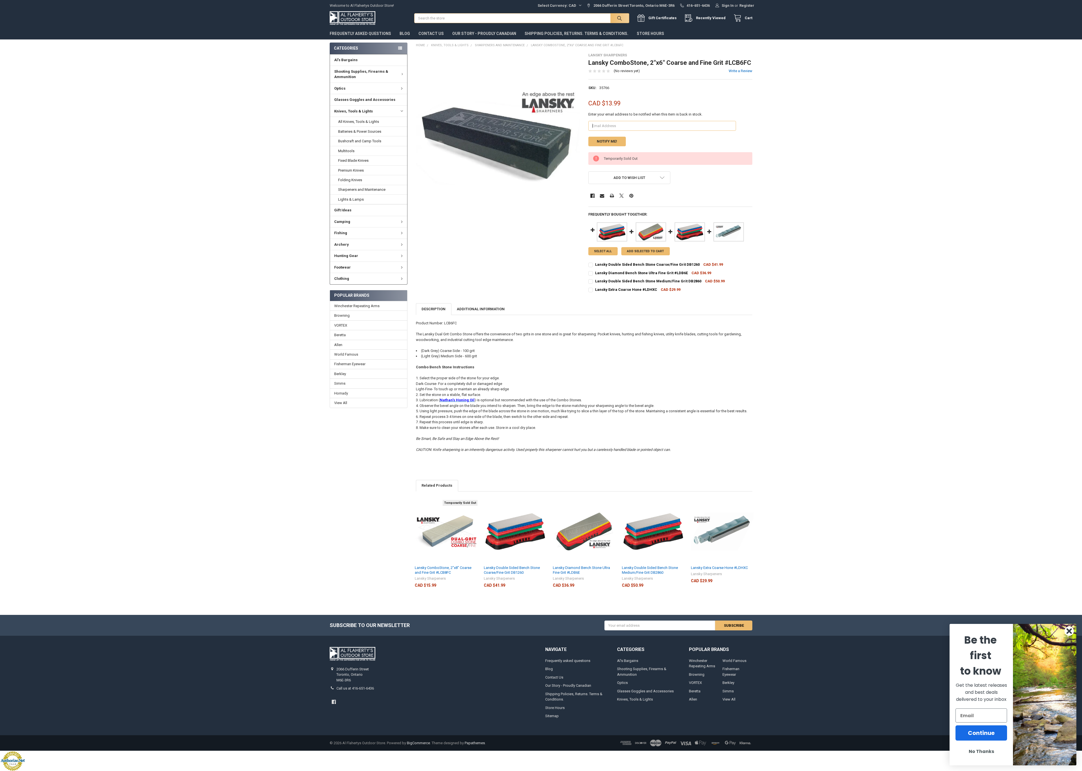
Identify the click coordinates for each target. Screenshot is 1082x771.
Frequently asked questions (360, 33)
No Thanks (981, 751)
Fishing (340, 233)
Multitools (346, 151)
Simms (339, 383)
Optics (339, 88)
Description (433, 309)
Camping (342, 222)
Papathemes (475, 743)
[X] (621, 196)
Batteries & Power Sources (359, 131)
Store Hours (650, 33)
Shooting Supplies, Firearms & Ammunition (361, 74)
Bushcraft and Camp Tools (359, 141)
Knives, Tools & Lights (353, 111)
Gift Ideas (342, 210)
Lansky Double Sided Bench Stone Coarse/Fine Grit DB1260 (512, 570)
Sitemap (552, 716)
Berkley (340, 374)
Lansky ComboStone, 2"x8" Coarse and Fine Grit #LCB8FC (443, 570)
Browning (342, 315)
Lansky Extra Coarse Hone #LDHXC (719, 568)
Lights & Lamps (351, 199)
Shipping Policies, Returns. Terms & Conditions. (576, 33)
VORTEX (340, 325)
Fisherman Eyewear (349, 364)
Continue (981, 733)
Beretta (340, 335)
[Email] (602, 196)
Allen (338, 345)
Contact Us (431, 33)
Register (746, 5)
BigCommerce (418, 743)
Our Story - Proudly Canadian (484, 33)
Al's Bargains (346, 60)
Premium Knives (351, 170)
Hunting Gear (346, 256)
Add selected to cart (645, 251)
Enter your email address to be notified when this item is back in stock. (645, 114)
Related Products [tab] (437, 485)
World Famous (346, 354)
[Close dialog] (1069, 631)
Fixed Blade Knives (353, 160)
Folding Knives (350, 180)
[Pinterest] (631, 196)
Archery (341, 244)
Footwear (342, 267)
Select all (603, 251)
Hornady (341, 393)
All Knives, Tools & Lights (358, 121)
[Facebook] (592, 196)
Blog (405, 33)
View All (340, 403)
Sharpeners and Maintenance (361, 189)
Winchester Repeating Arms (357, 306)
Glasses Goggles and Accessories (364, 100)
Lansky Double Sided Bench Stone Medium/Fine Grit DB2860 (650, 570)
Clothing (341, 278)
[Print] (612, 196)
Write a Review (740, 71)
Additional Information (481, 309)
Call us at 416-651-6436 (355, 688)
